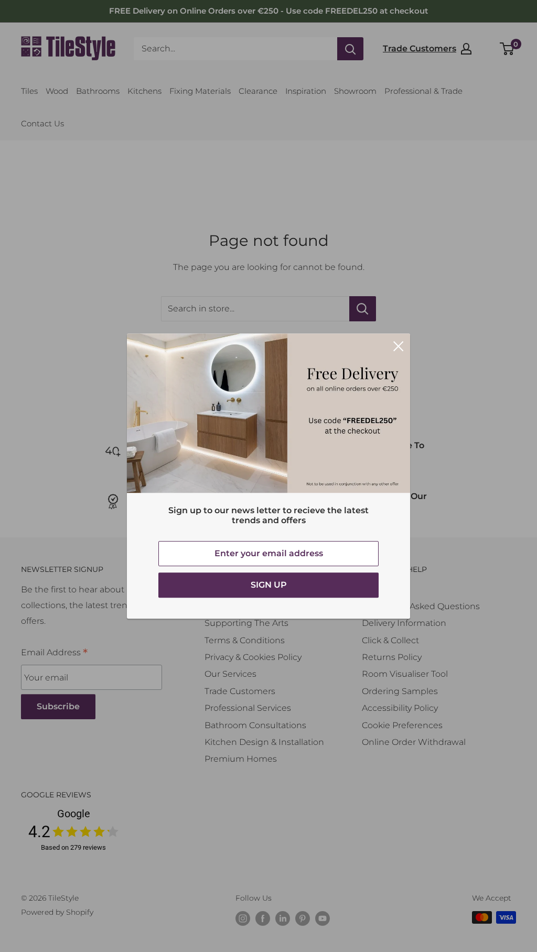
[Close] (398, 345)
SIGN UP (269, 585)
